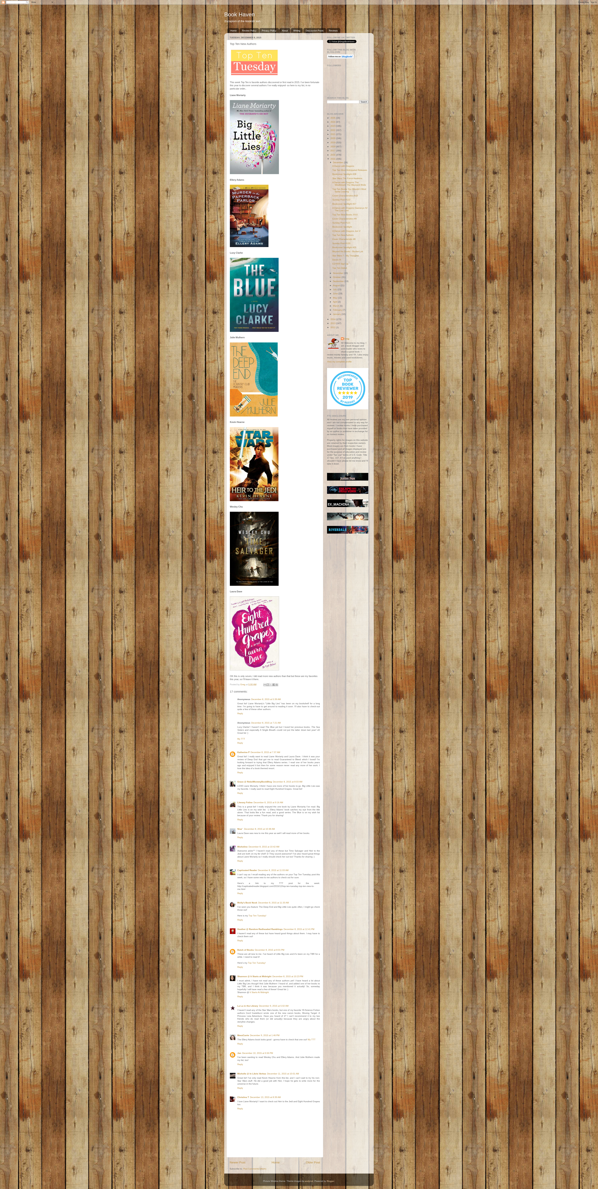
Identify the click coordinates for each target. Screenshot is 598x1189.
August (336, 285)
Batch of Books (245, 950)
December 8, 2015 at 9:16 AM (268, 802)
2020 (333, 138)
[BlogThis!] (267, 684)
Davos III (336, 260)
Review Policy (249, 30)
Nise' (240, 829)
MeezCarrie (243, 1035)
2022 (333, 130)
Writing (296, 30)
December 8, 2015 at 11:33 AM (273, 903)
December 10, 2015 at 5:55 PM (257, 1053)
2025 (333, 118)
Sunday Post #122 (341, 200)
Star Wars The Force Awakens (347, 178)
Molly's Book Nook (247, 903)
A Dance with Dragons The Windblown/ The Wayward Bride (349, 183)
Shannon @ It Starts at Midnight (254, 976)
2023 (333, 126)
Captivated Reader (247, 870)
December (338, 162)
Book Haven (239, 14)
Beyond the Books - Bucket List (347, 251)
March (336, 306)
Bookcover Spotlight (342, 227)
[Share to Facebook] (273, 684)
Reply (240, 713)
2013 (333, 323)
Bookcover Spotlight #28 (344, 174)
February (338, 310)
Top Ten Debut (339, 268)
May (335, 298)
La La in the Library (247, 1006)
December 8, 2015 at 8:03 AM (287, 782)
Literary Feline (245, 802)
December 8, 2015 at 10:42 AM (264, 847)
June (335, 293)
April (335, 302)
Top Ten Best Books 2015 (345, 215)
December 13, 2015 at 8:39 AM (265, 1097)
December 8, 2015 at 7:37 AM (265, 752)
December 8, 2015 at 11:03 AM (273, 870)
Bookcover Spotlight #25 (344, 247)
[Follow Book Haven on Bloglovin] (340, 58)
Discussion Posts (315, 30)
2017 (333, 150)
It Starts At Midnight (259, 992)
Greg (346, 339)
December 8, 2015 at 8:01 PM (269, 950)
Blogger (330, 1181)
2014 (333, 319)
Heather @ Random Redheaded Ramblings (260, 929)
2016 (333, 155)
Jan (239, 1053)
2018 (333, 146)
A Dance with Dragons (343, 166)
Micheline (242, 847)
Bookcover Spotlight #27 (344, 204)
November (338, 273)
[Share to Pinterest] (276, 684)
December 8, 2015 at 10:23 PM (287, 976)
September (338, 281)
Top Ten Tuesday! (257, 916)
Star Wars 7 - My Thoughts (345, 256)
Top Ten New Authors (343, 235)
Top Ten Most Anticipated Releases (349, 170)
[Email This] (264, 684)
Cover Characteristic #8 (344, 239)
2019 (333, 142)
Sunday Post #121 (341, 223)
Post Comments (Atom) (254, 1169)
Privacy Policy (269, 30)
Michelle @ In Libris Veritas (251, 1074)
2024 (333, 122)
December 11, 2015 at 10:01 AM (283, 1074)
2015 (333, 159)
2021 (333, 134)
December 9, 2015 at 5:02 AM (274, 1006)
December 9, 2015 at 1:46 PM (265, 1035)
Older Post (313, 1162)
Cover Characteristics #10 (345, 196)
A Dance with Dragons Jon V (346, 231)
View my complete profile (339, 362)
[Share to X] (270, 684)
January (337, 314)
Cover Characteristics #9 (344, 219)
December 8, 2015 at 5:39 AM (266, 699)
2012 (333, 327)
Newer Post (237, 1162)
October (337, 277)
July (335, 289)
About (285, 30)
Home (233, 30)
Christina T (243, 1097)
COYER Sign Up (340, 264)
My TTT (241, 739)
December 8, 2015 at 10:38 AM (259, 829)
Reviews (333, 30)
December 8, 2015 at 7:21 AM (266, 723)
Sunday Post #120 (341, 243)
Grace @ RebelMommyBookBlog (254, 782)
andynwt (309, 1181)
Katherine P (243, 752)
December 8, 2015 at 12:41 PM (299, 929)
